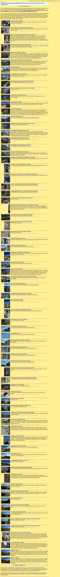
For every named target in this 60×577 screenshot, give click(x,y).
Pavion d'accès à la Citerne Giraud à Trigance (21, 532)
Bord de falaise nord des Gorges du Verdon (20, 340)
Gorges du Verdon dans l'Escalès (18, 283)
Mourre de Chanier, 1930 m (17, 269)
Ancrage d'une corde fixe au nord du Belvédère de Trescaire (24, 174)
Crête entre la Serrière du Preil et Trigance (20, 504)
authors (49, 0)
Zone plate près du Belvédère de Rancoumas (21, 405)
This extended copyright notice (35, 569)
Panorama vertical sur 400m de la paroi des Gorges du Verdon (24, 204)
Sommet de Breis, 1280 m (16, 102)
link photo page (36, 47)
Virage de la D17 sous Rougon (17, 384)
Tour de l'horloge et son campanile (18, 74)
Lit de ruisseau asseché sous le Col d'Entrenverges (22, 81)
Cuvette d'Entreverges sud (17, 116)
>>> (30, 6)
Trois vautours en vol (15, 333)
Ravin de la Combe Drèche (17, 484)
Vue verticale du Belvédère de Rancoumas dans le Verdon (23, 276)
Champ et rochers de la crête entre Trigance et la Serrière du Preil (25, 518)
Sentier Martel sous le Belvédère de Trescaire (21, 144)
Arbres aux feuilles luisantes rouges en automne (21, 467)
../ (1, 0)
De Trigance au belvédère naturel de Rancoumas (26, 11)
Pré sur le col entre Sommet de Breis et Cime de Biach (23, 88)
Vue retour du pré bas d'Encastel (18, 419)
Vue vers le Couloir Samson (17, 299)
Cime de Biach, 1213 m (16, 453)
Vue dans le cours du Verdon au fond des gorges (21, 197)
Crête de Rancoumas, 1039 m (17, 262)
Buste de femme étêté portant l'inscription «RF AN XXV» (23, 34)
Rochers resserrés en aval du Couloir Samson (21, 309)
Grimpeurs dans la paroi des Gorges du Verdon (21, 221)
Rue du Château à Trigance (17, 20)
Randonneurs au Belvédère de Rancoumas (20, 252)
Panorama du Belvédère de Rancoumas (19, 151)
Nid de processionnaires (16, 108)
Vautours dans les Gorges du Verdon (19, 347)
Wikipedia (36, 572)
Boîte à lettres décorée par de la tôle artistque (21, 44)
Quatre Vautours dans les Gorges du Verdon (20, 360)
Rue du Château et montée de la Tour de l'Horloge (22, 27)
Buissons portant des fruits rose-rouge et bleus (21, 60)
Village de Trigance (15, 550)
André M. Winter (19, 567)
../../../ (2, 1)
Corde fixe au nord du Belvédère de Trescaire (21, 164)
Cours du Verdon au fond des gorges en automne (22, 214)
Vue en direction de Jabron (17, 498)
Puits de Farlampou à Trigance (17, 542)
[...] (13, 41)
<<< (19, 6)
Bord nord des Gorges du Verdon (18, 238)
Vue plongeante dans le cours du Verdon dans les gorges (23, 377)
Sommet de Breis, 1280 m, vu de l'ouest (19, 460)
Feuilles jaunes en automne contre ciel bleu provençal (23, 123)
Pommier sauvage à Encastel (17, 436)
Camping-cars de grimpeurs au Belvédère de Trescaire (23, 157)
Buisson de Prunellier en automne (18, 52)
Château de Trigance (15, 67)
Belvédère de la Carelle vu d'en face (19, 245)
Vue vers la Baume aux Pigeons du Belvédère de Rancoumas (24, 184)
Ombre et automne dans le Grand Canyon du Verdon (22, 367)
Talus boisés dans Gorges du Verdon (19, 319)
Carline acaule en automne (17, 474)
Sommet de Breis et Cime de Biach (18, 445)
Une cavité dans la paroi (16, 391)
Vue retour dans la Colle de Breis (18, 511)
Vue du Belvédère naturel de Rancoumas (20, 130)
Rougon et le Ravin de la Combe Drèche (19, 491)
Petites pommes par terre (16, 426)
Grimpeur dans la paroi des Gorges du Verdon (21, 231)
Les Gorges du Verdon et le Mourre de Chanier (21, 293)
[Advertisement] (55, 20)
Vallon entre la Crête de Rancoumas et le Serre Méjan (22, 412)
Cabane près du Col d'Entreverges (18, 95)
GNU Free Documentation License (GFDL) (16, 573)
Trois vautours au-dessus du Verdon (19, 326)
